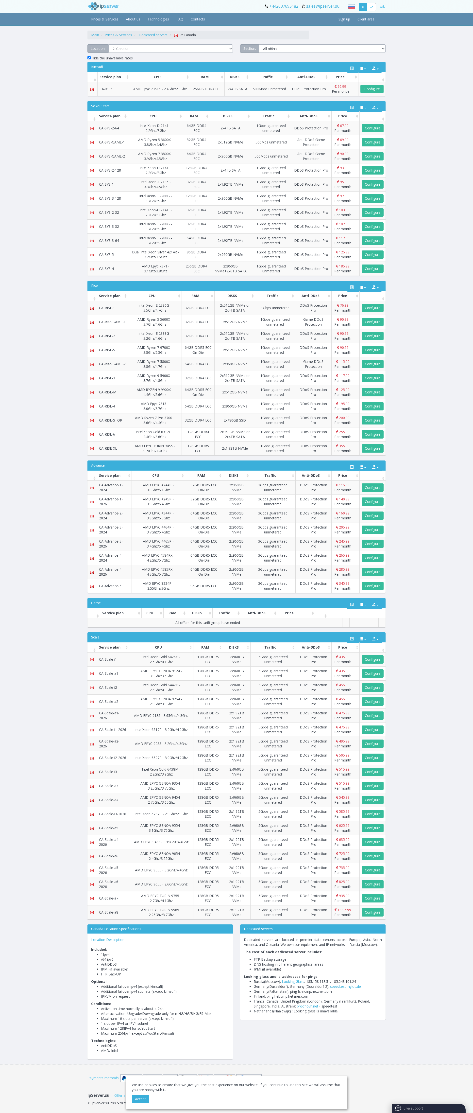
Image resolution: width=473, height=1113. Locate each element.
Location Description (107, 939)
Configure (372, 89)
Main (95, 35)
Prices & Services (104, 19)
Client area (365, 19)
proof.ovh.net (307, 1006)
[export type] (375, 68)
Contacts (198, 19)
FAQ (179, 19)
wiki (383, 6)
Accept (140, 1098)
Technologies (158, 19)
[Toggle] (352, 68)
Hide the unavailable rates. (112, 58)
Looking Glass (293, 981)
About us (133, 19)
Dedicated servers (153, 35)
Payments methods (103, 1078)
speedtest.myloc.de (345, 986)
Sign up (344, 19)
